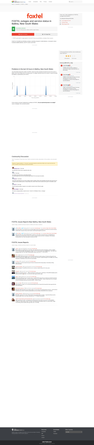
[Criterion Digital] (47, 441)
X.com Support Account (66, 20)
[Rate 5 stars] (75, 56)
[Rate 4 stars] (73, 56)
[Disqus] (34, 180)
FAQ (41, 1)
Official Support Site (65, 24)
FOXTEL (22, 4)
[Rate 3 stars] (71, 56)
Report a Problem (23, 34)
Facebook (55, 433)
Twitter (54, 431)
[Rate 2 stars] (69, 56)
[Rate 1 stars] (66, 56)
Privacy (45, 1)
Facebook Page (65, 22)
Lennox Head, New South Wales (49, 228)
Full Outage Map (46, 34)
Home (30, 1)
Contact (50, 1)
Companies (35, 1)
